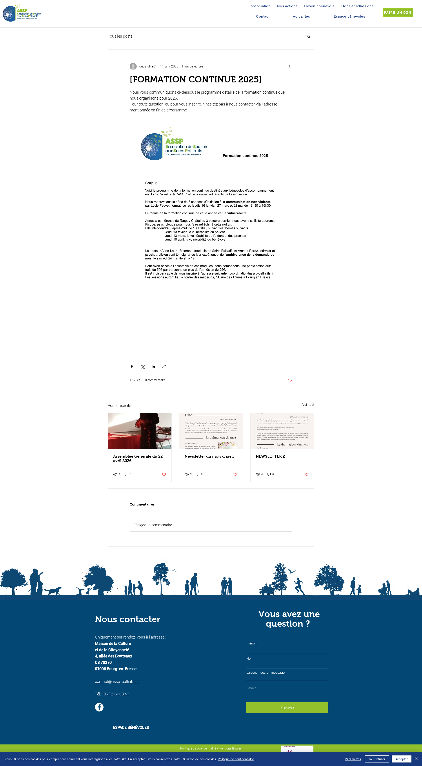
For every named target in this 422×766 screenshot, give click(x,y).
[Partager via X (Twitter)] (142, 366)
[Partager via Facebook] (132, 366)
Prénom (252, 643)
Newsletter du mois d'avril (209, 456)
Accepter (401, 759)
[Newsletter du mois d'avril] (211, 431)
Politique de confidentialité (198, 748)
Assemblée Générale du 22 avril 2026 (138, 458)
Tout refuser (376, 759)
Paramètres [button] (353, 759)
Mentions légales (230, 748)
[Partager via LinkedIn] (153, 366)
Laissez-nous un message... (266, 672)
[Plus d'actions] (289, 66)
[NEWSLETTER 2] (282, 431)
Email (250, 688)
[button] (309, 36)
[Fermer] (416, 758)
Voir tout (308, 404)
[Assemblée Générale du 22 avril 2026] (139, 431)
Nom (249, 658)
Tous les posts (120, 36)
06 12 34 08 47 (116, 694)
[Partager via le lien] (164, 366)
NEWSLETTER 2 (270, 456)
